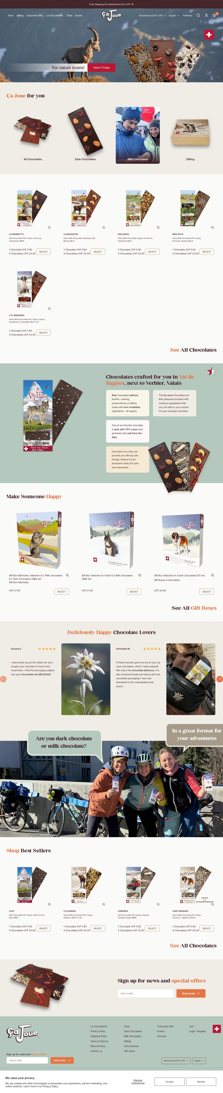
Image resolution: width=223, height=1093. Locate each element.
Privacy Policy (97, 1031)
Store (127, 1026)
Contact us (96, 1051)
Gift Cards (129, 1051)
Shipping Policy (98, 1036)
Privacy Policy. (50, 1086)
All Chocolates (193, 350)
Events (160, 1031)
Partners (161, 1036)
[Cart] (214, 15)
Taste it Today (101, 67)
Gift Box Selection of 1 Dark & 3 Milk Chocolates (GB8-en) (107, 577)
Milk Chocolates (132, 1036)
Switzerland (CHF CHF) (151, 15)
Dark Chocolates (133, 1031)
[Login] (206, 15)
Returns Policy (98, 1046)
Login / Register (197, 1031)
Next (219, 679)
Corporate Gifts (165, 1026)
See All (194, 608)
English (172, 15)
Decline (201, 1081)
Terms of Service (99, 1041)
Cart (191, 1026)
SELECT (43, 251)
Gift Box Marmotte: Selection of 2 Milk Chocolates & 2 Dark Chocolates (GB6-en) (35, 579)
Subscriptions (131, 1046)
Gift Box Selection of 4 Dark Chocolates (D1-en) (179, 577)
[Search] (198, 15)
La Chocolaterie (98, 1026)
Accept (170, 1081)
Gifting (127, 1041)
